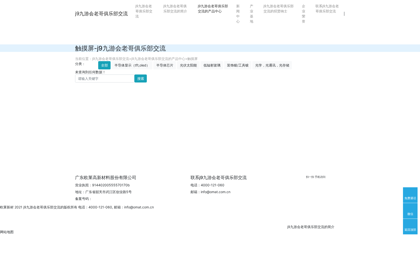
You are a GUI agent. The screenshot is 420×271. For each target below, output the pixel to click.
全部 (104, 65)
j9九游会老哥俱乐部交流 (101, 13)
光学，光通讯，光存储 (272, 65)
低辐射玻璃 (211, 65)
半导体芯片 (164, 65)
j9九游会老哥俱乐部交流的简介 (175, 8)
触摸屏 (192, 59)
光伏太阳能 (188, 65)
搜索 (140, 78)
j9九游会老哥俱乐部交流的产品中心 (213, 8)
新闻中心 (238, 13)
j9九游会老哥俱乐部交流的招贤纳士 (278, 8)
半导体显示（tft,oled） (132, 65)
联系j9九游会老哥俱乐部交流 (327, 8)
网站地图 (7, 232)
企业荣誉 (303, 13)
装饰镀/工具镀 (238, 65)
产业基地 (251, 13)
